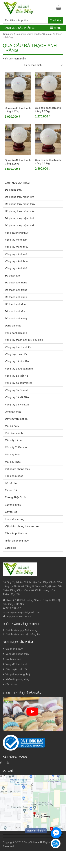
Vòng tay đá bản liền (17, 361)
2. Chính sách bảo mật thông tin (21, 634)
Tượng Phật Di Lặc (16, 497)
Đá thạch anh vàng (16, 318)
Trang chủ (8, 34)
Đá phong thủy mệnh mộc (20, 211)
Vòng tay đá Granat (16, 390)
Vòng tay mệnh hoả (16, 261)
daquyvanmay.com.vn (18, 616)
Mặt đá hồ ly (12, 425)
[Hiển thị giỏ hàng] (59, 8)
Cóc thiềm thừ (13, 504)
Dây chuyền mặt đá (16, 418)
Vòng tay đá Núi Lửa (17, 404)
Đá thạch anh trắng (16, 289)
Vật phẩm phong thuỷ (18, 674)
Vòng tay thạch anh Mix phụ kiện (24, 339)
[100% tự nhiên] (20, 8)
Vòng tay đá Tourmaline (18, 382)
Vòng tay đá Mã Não (17, 397)
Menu (57, 28)
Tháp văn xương (14, 519)
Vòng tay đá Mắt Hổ (16, 375)
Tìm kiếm (55, 20)
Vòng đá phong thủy (16, 232)
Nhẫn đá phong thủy (17, 540)
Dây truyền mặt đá (16, 669)
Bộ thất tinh (11, 483)
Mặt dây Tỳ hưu (14, 440)
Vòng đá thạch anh (16, 332)
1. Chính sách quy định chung (20, 630)
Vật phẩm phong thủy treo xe (22, 526)
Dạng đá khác (13, 325)
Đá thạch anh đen (15, 304)
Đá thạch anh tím (15, 311)
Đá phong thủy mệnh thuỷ (20, 203)
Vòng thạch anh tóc (16, 354)
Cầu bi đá (10, 547)
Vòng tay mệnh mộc (16, 254)
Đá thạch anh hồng (16, 282)
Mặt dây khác (13, 461)
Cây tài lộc (11, 511)
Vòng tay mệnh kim (16, 239)
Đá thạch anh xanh (16, 296)
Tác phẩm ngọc (14, 475)
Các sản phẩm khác (16, 533)
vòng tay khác (13, 411)
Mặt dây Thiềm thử (16, 447)
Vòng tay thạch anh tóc (18, 347)
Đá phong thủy (13, 189)
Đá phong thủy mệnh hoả (19, 218)
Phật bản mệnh (14, 433)
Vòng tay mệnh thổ (16, 268)
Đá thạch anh (13, 275)
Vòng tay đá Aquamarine (19, 368)
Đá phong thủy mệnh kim (19, 196)
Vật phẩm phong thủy (17, 468)
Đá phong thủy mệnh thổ (19, 225)
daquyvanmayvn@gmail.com (22, 612)
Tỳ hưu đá (11, 490)
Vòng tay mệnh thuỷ (16, 246)
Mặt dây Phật (12, 454)
